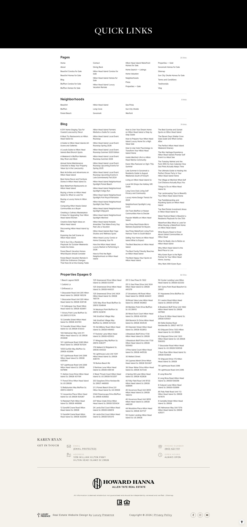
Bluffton (63, 109)
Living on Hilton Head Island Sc (139, 180)
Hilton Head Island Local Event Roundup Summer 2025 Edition (106, 151)
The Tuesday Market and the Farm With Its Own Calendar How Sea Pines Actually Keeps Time (172, 164)
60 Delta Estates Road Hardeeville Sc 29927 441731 (170, 324)
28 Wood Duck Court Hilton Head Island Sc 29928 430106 (139, 315)
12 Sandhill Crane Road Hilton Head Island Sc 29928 (72, 408)
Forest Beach (65, 113)
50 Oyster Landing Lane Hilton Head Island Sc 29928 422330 (171, 281)
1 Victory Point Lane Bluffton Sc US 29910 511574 (73, 314)
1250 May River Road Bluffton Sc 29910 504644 (107, 304)
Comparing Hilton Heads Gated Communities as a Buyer (73, 207)
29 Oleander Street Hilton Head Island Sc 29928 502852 (139, 328)
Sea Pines (130, 105)
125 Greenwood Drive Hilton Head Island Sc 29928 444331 (107, 288)
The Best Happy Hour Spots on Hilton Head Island (139, 259)
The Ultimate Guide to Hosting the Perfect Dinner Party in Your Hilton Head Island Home (172, 173)
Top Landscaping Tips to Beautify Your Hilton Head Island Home (172, 194)
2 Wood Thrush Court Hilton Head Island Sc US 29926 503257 (107, 375)
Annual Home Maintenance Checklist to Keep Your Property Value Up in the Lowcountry (73, 165)
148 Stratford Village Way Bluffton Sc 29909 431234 (104, 321)
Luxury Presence (103, 515)
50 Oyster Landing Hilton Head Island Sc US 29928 (139, 416)
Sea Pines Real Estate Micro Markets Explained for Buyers (138, 225)
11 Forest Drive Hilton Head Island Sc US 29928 (74, 382)
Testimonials (163, 84)
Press (128, 82)
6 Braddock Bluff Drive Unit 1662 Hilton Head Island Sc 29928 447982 (172, 309)
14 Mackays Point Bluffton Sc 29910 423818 (105, 310)
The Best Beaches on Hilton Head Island (140, 245)
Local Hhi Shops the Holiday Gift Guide (139, 185)
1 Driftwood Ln (66, 288)
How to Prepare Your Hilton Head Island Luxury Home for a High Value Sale (139, 141)
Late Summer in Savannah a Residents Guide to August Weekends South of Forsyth (137, 173)
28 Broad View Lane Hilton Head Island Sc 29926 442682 (139, 301)
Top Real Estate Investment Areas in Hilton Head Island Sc (172, 210)
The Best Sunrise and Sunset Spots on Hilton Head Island (170, 131)
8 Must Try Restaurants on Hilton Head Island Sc (74, 137)
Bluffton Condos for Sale (70, 84)
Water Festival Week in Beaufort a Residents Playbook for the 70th (172, 217)
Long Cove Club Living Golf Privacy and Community (137, 192)
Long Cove (97, 109)
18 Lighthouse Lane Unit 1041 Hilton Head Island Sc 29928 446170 (105, 356)
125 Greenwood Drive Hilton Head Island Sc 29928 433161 (107, 281)
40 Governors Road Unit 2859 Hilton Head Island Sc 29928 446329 (138, 401)
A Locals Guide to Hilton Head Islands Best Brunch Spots (72, 151)
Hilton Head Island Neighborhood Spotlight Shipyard (107, 209)
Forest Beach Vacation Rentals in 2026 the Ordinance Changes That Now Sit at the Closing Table (74, 260)
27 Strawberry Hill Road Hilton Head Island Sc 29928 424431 (138, 294)
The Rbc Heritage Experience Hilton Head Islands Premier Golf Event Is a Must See (171, 154)
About (62, 67)
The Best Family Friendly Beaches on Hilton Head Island (140, 252)
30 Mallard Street (133, 356)
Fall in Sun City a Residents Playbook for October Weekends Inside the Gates (74, 244)
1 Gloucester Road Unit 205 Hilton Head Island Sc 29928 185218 (74, 294)
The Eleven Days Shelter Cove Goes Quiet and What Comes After (170, 138)
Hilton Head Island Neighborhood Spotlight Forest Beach (107, 182)
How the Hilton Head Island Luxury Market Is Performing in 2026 (106, 246)
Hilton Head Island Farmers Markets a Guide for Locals (104, 131)
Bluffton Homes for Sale (70, 88)
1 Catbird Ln (65, 284)
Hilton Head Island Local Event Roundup (106, 137)
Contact (96, 63)
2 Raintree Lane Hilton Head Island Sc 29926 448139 (104, 368)
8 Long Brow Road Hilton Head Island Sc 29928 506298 (171, 379)
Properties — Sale (133, 86)
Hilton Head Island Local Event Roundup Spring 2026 (106, 144)
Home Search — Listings (136, 69)
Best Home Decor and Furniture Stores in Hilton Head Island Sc (73, 180)
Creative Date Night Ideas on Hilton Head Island (72, 223)
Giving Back (98, 67)
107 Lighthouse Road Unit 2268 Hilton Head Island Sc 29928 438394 (73, 358)
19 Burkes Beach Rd (101, 363)
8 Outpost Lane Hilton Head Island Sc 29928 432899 (170, 386)
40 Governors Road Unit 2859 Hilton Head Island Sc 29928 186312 (138, 392)
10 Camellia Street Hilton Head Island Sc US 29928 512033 (73, 327)
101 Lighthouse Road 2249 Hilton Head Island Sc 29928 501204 (74, 343)
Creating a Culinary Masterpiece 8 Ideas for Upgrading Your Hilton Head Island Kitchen (74, 215)
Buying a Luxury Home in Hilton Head (73, 200)
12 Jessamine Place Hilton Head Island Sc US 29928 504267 (73, 395)
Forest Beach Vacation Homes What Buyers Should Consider (72, 252)
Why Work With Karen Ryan (169, 264)
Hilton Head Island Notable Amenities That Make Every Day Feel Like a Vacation (106, 224)
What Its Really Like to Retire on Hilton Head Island (171, 242)
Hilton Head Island (100, 105)
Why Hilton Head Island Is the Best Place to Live (170, 249)
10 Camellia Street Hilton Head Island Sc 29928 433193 (73, 320)
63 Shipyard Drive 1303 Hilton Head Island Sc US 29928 (171, 330)
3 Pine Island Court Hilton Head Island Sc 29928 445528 (139, 351)
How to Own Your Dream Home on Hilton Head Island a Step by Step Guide (139, 132)
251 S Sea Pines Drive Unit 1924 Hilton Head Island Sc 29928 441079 (139, 286)
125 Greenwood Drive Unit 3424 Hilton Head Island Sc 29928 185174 (106, 296)
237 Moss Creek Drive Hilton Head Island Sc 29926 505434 (106, 402)
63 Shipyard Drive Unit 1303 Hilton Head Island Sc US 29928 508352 (171, 338)
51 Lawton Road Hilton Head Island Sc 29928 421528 (170, 301)
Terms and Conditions (167, 80)
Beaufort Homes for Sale (70, 75)
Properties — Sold (165, 63)
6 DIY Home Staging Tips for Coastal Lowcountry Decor (72, 131)
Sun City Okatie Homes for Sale (171, 75)
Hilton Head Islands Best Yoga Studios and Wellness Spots (105, 232)
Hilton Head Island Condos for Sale (105, 72)
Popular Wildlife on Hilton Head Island (138, 219)
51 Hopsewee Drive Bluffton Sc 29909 (171, 294)
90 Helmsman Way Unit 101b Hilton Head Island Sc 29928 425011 (170, 410)
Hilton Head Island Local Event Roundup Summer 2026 (106, 157)
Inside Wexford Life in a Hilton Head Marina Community (138, 158)
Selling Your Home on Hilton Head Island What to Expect (140, 239)
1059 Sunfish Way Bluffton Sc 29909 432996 (72, 350)
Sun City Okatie (132, 109)
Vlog (160, 88)
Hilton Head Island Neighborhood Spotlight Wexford (107, 216)
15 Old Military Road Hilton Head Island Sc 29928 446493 (106, 328)
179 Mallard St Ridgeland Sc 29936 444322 (105, 348)
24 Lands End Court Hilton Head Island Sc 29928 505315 (106, 415)
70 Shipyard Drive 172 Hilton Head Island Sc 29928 (170, 360)
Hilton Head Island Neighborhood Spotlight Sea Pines (107, 203)
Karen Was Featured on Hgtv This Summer (140, 165)
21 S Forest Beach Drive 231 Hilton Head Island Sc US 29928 (106, 388)
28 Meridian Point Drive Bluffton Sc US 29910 (139, 308)
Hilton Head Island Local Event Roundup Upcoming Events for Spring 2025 (106, 165)
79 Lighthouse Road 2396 (169, 366)
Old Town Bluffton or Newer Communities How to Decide (137, 212)
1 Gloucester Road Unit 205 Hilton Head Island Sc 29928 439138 (74, 300)
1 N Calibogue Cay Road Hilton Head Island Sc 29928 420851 (73, 307)
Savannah (97, 113)
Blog (62, 80)
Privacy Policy (163, 515)
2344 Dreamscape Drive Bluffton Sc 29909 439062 (107, 395)
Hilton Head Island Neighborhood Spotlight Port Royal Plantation (107, 196)
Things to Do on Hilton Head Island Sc (170, 187)
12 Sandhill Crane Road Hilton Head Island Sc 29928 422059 (73, 415)
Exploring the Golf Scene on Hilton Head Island (72, 236)
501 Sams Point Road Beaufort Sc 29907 (172, 288)
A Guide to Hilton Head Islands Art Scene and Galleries (74, 144)
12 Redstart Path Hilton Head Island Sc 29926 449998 (72, 402)
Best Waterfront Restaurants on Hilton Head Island (73, 187)
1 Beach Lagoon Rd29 (69, 280)
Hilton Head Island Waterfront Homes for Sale (138, 64)
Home (62, 63)
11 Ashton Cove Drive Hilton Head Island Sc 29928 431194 (74, 375)
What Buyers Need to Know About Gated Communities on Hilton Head (170, 234)
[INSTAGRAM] (200, 515)
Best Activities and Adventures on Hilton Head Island (74, 173)
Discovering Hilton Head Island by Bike (74, 229)
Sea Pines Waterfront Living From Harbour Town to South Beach (139, 232)
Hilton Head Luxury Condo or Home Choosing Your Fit (105, 239)
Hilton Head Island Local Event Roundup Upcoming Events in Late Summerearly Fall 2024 (106, 174)
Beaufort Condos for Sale (71, 71)
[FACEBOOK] (193, 515)
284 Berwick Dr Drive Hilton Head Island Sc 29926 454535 (140, 321)
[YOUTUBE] (207, 515)
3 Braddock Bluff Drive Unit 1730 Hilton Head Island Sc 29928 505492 (139, 343)
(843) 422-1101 (172, 449)
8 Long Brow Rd (165, 374)
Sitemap (161, 71)
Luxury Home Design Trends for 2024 (139, 198)
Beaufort (64, 105)
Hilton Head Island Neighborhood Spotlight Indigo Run (107, 189)
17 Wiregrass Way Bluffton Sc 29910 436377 (105, 341)
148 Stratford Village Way (103, 316)
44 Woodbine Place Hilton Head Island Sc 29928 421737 (139, 409)
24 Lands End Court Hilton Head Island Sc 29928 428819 (106, 408)
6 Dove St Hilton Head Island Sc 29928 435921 (171, 317)
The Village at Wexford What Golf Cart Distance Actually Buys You (172, 181)
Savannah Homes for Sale (169, 67)
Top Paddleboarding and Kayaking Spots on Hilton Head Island (171, 202)
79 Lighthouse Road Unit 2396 (171, 370)
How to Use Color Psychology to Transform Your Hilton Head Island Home (139, 150)
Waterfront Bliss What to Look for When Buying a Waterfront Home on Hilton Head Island (172, 225)
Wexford (129, 113)
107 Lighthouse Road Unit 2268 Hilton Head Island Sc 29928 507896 (73, 367)
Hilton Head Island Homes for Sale (105, 79)
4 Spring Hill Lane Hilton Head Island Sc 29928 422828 (138, 375)
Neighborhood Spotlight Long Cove (138, 205)
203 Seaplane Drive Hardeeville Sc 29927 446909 (106, 382)
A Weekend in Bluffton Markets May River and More (73, 157)
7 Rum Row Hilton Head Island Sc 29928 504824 (172, 353)
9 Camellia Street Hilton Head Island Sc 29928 (170, 402)
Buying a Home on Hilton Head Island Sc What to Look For (73, 193)
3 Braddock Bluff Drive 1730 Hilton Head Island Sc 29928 (138, 335)
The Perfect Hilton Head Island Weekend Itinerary (171, 146)
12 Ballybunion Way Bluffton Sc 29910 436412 (73, 388)
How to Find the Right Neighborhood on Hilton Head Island (105, 256)
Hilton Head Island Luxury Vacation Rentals (104, 86)
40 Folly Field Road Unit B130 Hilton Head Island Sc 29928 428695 (138, 383)
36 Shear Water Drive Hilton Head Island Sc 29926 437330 (140, 368)
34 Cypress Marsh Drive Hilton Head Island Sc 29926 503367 (139, 361)
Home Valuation (132, 74)
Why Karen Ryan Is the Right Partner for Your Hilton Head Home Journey (170, 257)
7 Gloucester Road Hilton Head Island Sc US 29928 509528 (171, 346)
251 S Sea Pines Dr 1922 (136, 280)
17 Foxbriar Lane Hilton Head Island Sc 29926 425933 (105, 335)
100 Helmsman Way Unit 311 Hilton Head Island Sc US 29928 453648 (73, 335)
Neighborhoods (132, 78)
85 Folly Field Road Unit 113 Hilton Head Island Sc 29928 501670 (170, 394)
